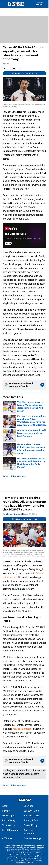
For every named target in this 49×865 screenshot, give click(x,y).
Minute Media (15, 845)
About (5, 806)
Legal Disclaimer (10, 830)
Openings (28, 806)
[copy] (18, 68)
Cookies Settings (32, 838)
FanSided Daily (31, 815)
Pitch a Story (8, 820)
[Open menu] (4, 3)
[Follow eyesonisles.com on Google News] (42, 385)
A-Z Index (7, 838)
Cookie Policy (30, 825)
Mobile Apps (8, 815)
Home (5, 476)
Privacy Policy (31, 820)
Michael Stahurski (14, 514)
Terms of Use (9, 825)
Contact (6, 810)
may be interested (22, 728)
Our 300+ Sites (31, 810)
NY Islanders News (17, 476)
